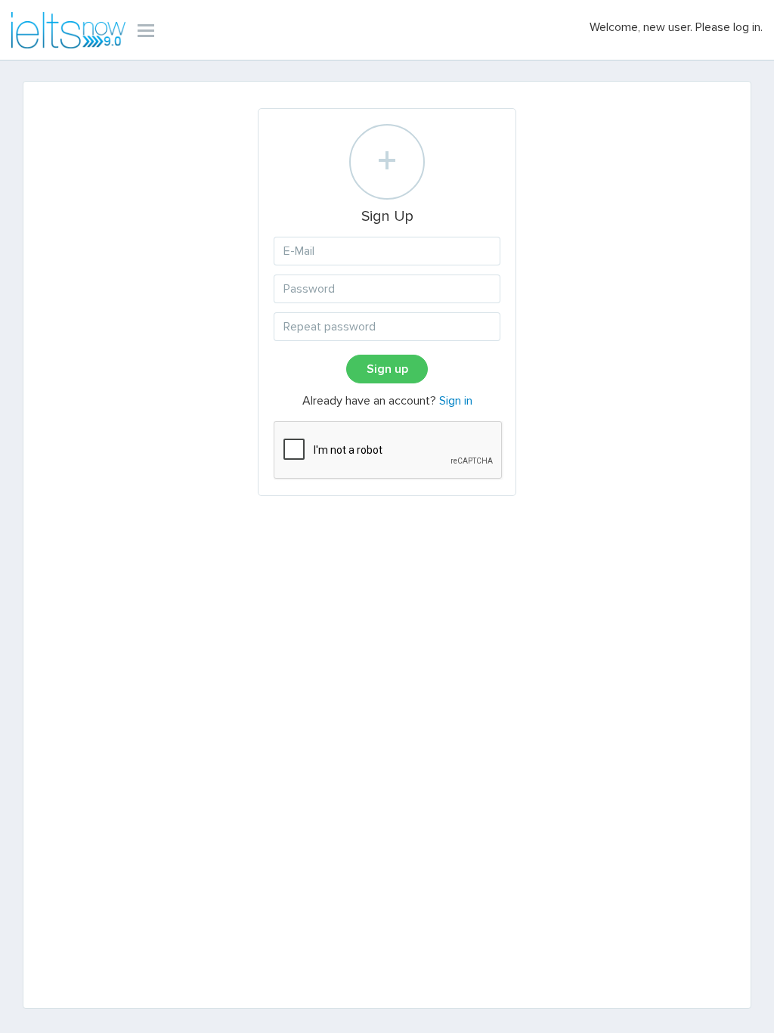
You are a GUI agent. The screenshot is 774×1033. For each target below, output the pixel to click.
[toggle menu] (146, 30)
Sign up (387, 369)
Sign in (455, 400)
